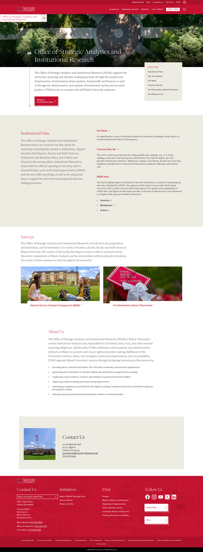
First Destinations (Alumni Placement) (163, 90)
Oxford (103, 210)
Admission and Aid (130, 9)
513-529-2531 (41, 526)
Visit (148, 2)
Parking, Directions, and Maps (115, 515)
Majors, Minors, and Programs (115, 500)
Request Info (138, 2)
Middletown (105, 205)
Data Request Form (156, 94)
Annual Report (66, 500)
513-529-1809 (36, 522)
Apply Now (173, 9)
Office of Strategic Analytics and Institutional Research (19, 18)
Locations (157, 2)
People (105, 496)
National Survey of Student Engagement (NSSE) (55, 305)
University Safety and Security (115, 511)
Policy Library (101, 544)
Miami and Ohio (67, 504)
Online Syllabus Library (112, 508)
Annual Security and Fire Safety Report (141, 540)
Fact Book (152, 81)
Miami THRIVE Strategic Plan (72, 496)
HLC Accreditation (155, 76)
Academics (114, 9)
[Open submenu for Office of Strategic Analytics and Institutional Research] (44, 18)
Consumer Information (44, 540)
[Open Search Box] (184, 2)
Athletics (145, 9)
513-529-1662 (69, 456)
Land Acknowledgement (63, 540)
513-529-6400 (35, 530)
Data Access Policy (155, 72)
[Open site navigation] (184, 9)
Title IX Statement (96, 540)
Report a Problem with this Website (169, 540)
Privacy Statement (80, 540)
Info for (169, 2)
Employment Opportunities (114, 504)
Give (178, 2)
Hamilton (104, 200)
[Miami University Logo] (26, 9)
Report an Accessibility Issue (115, 540)
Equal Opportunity (27, 540)
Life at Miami (157, 9)
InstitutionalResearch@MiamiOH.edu (80, 453)
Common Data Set (155, 85)
